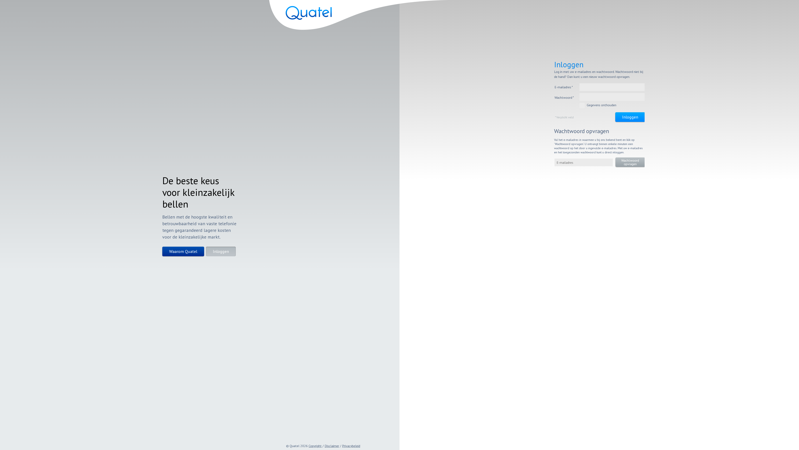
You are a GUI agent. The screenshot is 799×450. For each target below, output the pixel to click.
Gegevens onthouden (601, 105)
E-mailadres (563, 87)
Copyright (315, 446)
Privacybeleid (351, 446)
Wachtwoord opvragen (630, 162)
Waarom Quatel (183, 251)
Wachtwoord (564, 97)
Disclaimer (332, 446)
